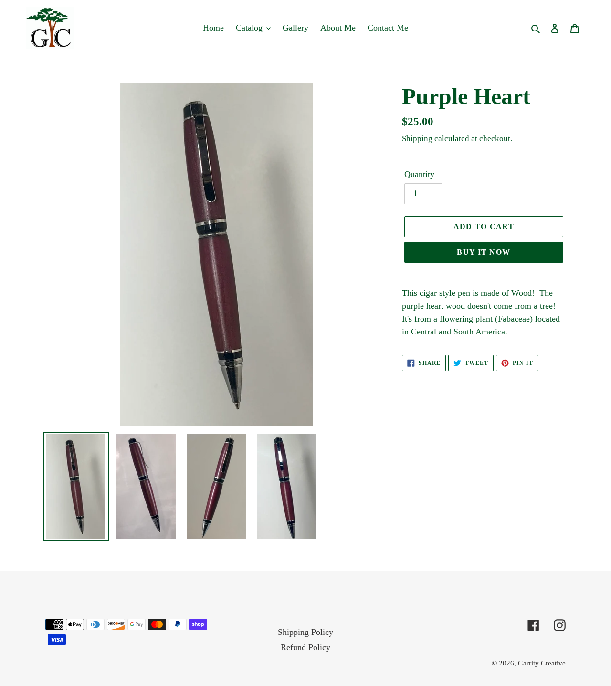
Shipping (417, 138)
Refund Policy (305, 647)
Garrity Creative (542, 663)
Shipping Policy (305, 632)
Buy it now (483, 252)
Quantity (419, 174)
